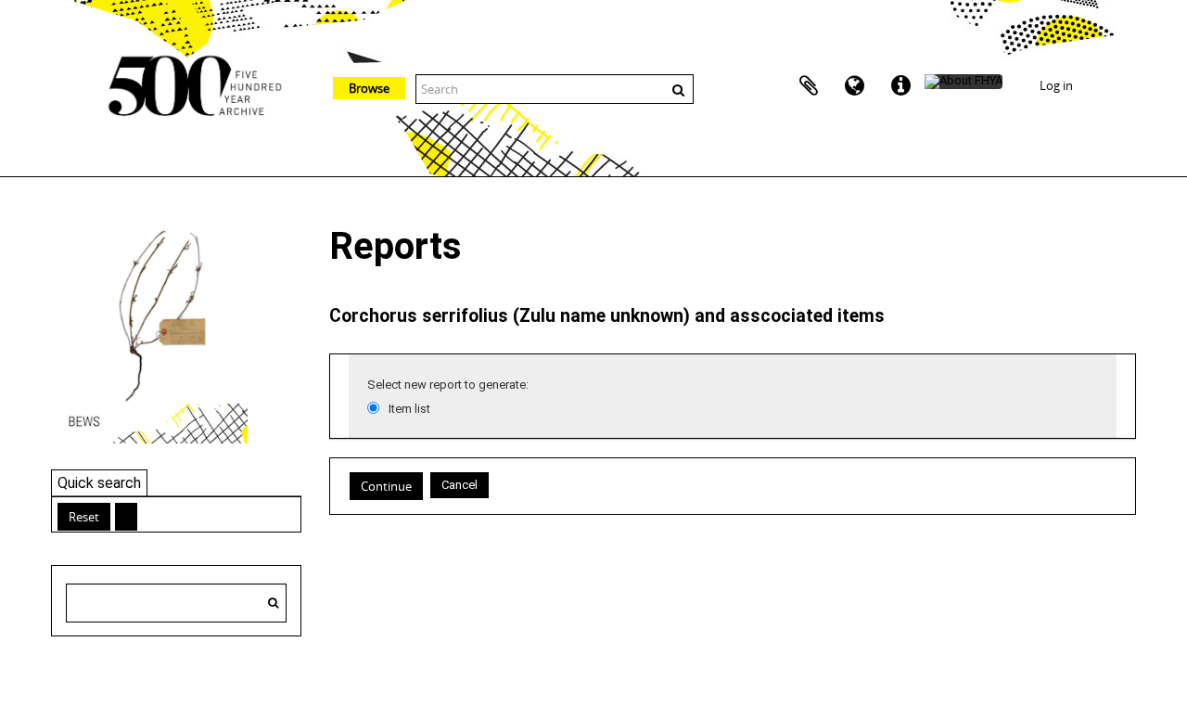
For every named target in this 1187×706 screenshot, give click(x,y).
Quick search (99, 483)
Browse (369, 88)
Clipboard (808, 86)
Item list (409, 409)
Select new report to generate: (448, 385)
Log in (1056, 85)
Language (855, 86)
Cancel (459, 485)
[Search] (273, 603)
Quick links (901, 86)
